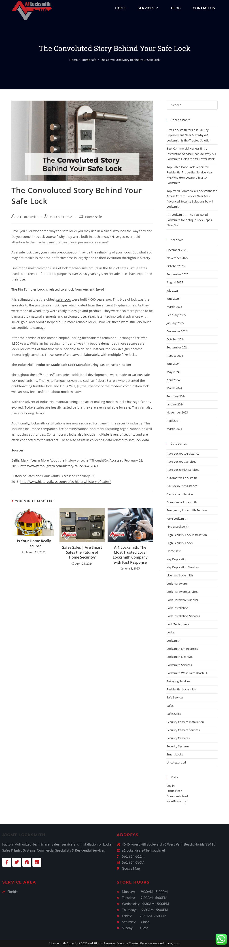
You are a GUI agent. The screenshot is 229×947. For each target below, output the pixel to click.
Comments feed (177, 796)
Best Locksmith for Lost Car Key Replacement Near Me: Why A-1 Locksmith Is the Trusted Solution (189, 135)
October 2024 (175, 339)
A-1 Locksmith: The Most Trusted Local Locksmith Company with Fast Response (130, 555)
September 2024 (177, 347)
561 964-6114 (133, 856)
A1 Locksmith (28, 217)
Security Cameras (178, 738)
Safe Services (175, 697)
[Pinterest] (26, 862)
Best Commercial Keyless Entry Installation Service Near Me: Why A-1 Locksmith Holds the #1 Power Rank (191, 153)
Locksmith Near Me (180, 657)
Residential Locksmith (181, 689)
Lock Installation (178, 608)
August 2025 (175, 282)
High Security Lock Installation (187, 535)
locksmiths (28, 349)
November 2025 (177, 258)
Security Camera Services (183, 730)
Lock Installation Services (183, 616)
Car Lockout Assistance (182, 486)
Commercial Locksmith (182, 502)
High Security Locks (180, 543)
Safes (170, 706)
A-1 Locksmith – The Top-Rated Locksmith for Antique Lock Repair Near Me (189, 220)
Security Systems (178, 746)
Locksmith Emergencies (182, 649)
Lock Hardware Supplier (182, 600)
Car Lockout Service (180, 494)
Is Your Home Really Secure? (34, 543)
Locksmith (173, 641)
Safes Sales (174, 714)
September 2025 (177, 274)
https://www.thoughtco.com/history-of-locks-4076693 (60, 466)
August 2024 (175, 356)
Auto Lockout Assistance (183, 453)
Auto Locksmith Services (183, 470)
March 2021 (174, 429)
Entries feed (174, 791)
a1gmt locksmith (24, 835)
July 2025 (172, 291)
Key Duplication (177, 559)
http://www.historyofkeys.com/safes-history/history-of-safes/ (65, 481)
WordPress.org (176, 801)
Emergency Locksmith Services (187, 510)
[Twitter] (16, 862)
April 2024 (173, 380)
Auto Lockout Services (181, 462)
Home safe (93, 217)
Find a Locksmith (178, 527)
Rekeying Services (178, 681)
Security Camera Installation (185, 722)
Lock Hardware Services (182, 592)
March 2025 (174, 307)
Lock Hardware (177, 584)
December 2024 (177, 331)
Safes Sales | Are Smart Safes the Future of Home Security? (82, 552)
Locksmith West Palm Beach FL (187, 673)
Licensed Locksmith (180, 575)
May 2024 (173, 372)
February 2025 (176, 315)
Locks (170, 632)
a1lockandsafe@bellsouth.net (143, 850)
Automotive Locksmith (182, 478)
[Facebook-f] (6, 862)
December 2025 (177, 250)
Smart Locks (175, 754)
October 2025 (175, 266)
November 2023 (177, 412)
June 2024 (173, 364)
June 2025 (173, 299)
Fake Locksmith (177, 519)
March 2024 (174, 388)
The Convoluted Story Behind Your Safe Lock (130, 60)
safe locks (63, 299)
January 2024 (175, 404)
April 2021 (173, 421)
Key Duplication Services (183, 567)
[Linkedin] (36, 862)
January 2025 (175, 323)
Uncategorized (176, 762)
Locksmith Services (179, 665)
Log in (171, 786)
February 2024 (176, 396)
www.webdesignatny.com (162, 943)
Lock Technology (178, 624)
